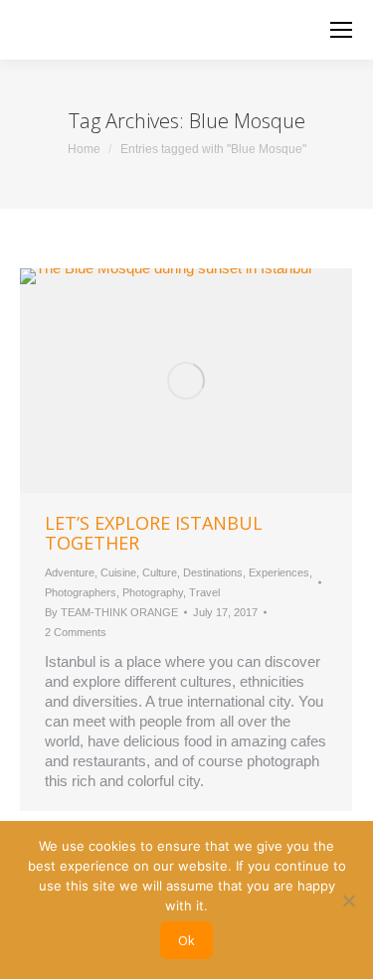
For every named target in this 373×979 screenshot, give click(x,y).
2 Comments (75, 632)
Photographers (80, 592)
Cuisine (118, 572)
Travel (204, 592)
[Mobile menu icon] (341, 30)
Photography (152, 592)
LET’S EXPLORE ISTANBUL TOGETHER (154, 533)
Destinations (213, 572)
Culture (159, 572)
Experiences (279, 572)
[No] (348, 900)
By (111, 612)
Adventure (69, 572)
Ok (186, 940)
